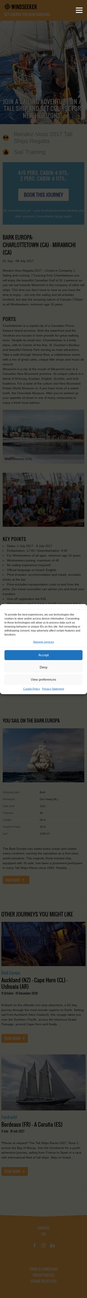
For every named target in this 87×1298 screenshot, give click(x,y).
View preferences (43, 679)
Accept (43, 655)
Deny (44, 667)
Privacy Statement (53, 688)
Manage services (43, 641)
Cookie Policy (31, 688)
